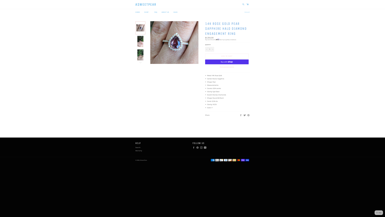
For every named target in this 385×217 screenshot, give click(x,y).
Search (137, 147)
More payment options (227, 67)
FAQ (155, 12)
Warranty (138, 151)
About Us (165, 12)
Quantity (208, 44)
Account (247, 12)
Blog (175, 12)
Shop (146, 12)
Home (137, 12)
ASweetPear (145, 4)
